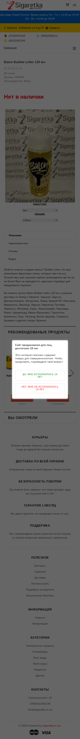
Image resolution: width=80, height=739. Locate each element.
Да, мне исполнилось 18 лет (40, 375)
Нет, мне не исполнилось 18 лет (40, 388)
